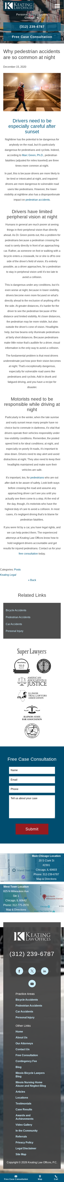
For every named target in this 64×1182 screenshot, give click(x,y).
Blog (18, 1067)
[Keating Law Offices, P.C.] (18, 6)
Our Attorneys (24, 1043)
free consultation (28, 553)
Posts (17, 569)
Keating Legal (8, 574)
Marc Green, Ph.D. (32, 155)
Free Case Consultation (32, 37)
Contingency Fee (26, 1061)
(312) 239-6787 (32, 26)
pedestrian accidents (38, 199)
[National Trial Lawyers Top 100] (44, 666)
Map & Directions (46, 879)
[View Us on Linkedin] (44, 971)
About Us (21, 1037)
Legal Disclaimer (26, 1148)
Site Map (21, 1154)
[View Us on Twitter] (32, 971)
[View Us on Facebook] (19, 971)
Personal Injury (14, 631)
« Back (32, 580)
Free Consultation (27, 1055)
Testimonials (23, 1103)
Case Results (24, 1109)
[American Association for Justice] (32, 682)
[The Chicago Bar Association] (32, 730)
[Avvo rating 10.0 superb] (21, 666)
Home (19, 1031)
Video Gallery (24, 1124)
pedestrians (37, 477)
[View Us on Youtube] (32, 983)
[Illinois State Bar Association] (32, 712)
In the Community (27, 1130)
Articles (20, 1091)
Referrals (21, 1136)
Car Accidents (14, 624)
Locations (22, 1097)
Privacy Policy (24, 1142)
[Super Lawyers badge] (32, 652)
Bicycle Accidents (16, 610)
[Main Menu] (57, 6)
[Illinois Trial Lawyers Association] (32, 696)
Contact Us (23, 1049)
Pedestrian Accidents (18, 617)
